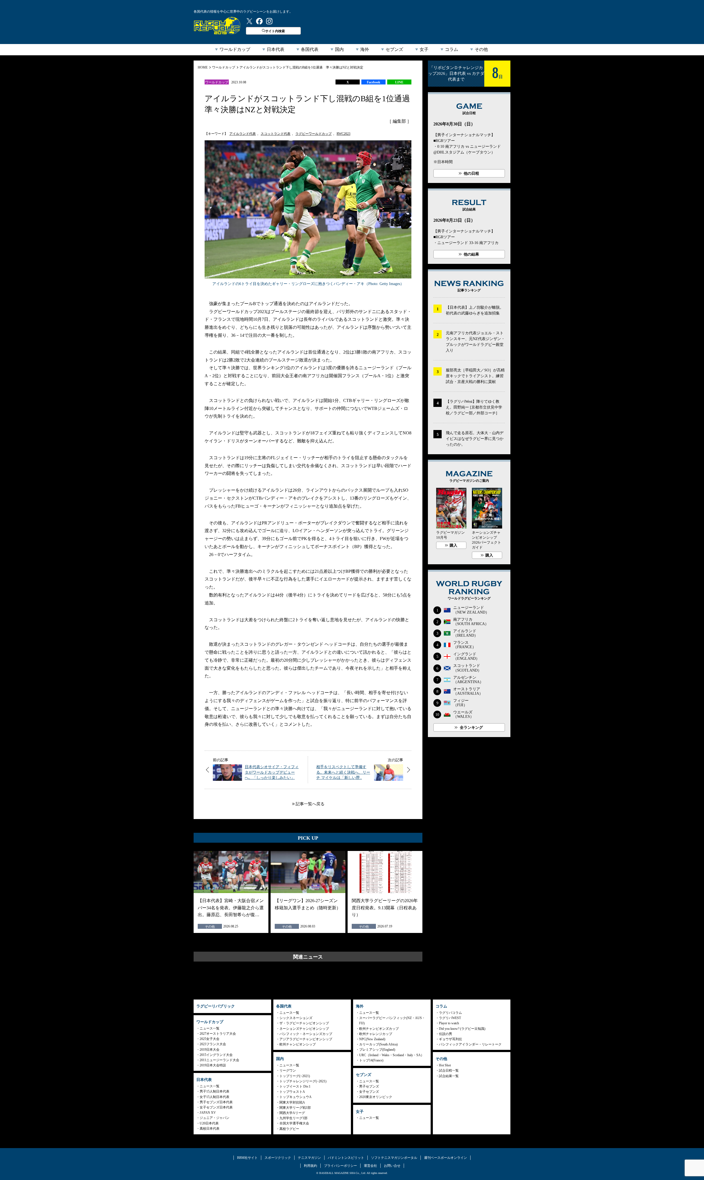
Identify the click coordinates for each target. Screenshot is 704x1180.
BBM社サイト (247, 1158)
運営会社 (370, 1166)
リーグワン (287, 1070)
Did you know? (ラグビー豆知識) (462, 1029)
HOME (203, 67)
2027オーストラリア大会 (218, 1034)
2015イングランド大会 (216, 1055)
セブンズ (394, 49)
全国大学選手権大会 (294, 1123)
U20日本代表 (209, 1123)
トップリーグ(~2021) (294, 1076)
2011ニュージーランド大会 (219, 1060)
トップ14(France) (371, 1060)
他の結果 (471, 254)
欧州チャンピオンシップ (297, 1044)
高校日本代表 (209, 1128)
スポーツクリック (278, 1158)
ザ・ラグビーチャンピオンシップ (304, 1023)
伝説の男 (445, 1034)
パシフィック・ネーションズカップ (305, 1034)
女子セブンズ (369, 1092)
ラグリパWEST (450, 1018)
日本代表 (275, 49)
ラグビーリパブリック (217, 25)
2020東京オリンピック (375, 1097)
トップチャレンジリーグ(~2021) (302, 1081)
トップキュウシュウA (295, 1097)
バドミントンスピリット (346, 1158)
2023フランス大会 (213, 1044)
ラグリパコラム (450, 1013)
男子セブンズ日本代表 (216, 1102)
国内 (339, 49)
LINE (399, 82)
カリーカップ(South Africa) (378, 1044)
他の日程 (471, 173)
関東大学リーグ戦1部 (295, 1108)
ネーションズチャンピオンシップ (304, 1029)
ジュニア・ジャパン (214, 1118)
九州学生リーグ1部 (293, 1118)
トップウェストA (292, 1092)
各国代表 (309, 49)
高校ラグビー (289, 1129)
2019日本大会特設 (213, 1065)
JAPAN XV (208, 1113)
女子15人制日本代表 (214, 1097)
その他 (481, 49)
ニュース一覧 (209, 1028)
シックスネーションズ (295, 1018)
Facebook (373, 82)
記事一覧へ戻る (310, 804)
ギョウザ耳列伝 (450, 1039)
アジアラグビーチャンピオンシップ (305, 1039)
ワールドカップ (234, 49)
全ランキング (471, 727)
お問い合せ (392, 1166)
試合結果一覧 (449, 1076)
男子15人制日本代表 (214, 1091)
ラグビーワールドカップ (313, 134)
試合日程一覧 (449, 1070)
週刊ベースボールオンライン (445, 1158)
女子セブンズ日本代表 (216, 1107)
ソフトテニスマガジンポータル (394, 1158)
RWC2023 (343, 134)
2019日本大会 (209, 1050)
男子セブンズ (369, 1086)
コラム (451, 49)
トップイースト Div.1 (294, 1086)
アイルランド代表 (242, 134)
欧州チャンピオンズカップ (379, 1029)
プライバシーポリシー (340, 1166)
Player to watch (449, 1023)
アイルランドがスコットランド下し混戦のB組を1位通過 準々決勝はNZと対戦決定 (301, 67)
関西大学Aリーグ (292, 1113)
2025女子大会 (209, 1039)
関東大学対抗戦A (292, 1102)
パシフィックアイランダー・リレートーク (470, 1044)
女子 (424, 49)
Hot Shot (445, 1065)
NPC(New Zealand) (372, 1039)
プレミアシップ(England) (377, 1050)
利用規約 (310, 1166)
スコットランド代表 (275, 134)
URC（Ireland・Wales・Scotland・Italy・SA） (391, 1055)
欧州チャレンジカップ (375, 1034)
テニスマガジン (309, 1158)
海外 (364, 49)
